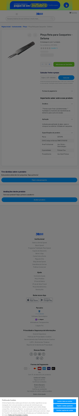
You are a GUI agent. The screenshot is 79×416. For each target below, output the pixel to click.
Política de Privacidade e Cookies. (18, 415)
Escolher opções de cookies (64, 410)
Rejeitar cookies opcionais (65, 406)
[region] (39, 406)
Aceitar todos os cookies (64, 401)
